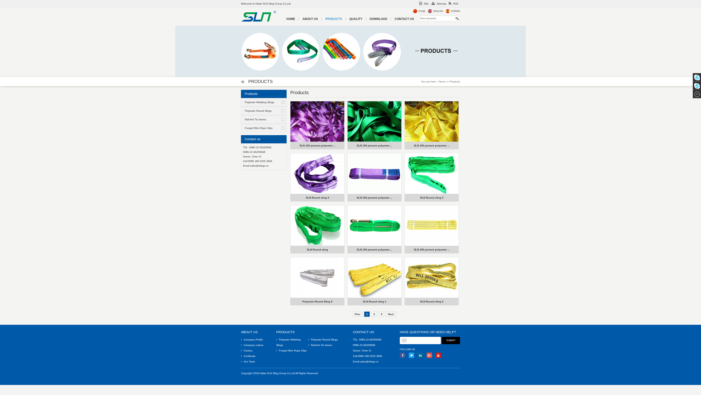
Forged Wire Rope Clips (259, 128)
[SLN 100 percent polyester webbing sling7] (374, 225)
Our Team (249, 361)
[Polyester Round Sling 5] (317, 277)
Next (391, 314)
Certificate (249, 356)
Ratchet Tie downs (255, 119)
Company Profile (253, 339)
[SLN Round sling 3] (432, 173)
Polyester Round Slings (258, 110)
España (455, 11)
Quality (355, 18)
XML (426, 3)
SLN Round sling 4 (317, 197)
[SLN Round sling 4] (317, 173)
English (438, 11)
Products (333, 18)
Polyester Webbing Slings (259, 102)
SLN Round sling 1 (374, 301)
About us (310, 18)
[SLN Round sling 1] (374, 277)
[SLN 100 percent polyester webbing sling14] (374, 173)
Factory (248, 350)
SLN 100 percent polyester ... (317, 145)
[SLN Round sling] (317, 225)
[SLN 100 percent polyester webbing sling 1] (432, 225)
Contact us (404, 18)
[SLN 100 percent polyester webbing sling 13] (432, 121)
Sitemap (441, 3)
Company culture (253, 345)
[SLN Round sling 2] (432, 277)
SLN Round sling (317, 249)
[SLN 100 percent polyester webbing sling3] (317, 121)
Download (378, 18)
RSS (455, 3)
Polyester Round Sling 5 (317, 301)
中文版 (422, 11)
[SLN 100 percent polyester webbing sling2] (374, 121)
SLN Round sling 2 (431, 301)
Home (290, 18)
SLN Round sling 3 (431, 197)
